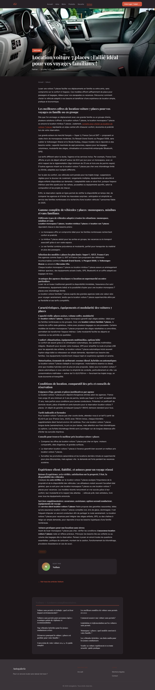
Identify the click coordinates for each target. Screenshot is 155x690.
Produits (72, 4)
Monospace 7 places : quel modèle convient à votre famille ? (98, 631)
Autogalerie (19, 668)
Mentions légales (118, 672)
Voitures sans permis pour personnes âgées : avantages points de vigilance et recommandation (55, 620)
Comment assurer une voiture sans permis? (98, 618)
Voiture (89, 4)
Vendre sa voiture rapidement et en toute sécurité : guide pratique (97, 647)
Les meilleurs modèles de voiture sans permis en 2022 (99, 611)
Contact (115, 676)
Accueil (50, 4)
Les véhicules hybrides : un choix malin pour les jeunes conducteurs (98, 639)
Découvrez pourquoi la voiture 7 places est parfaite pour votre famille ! (54, 636)
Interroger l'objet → (132, 4)
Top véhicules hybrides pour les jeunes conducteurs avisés (52, 629)
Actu (57, 4)
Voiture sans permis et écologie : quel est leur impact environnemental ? (55, 611)
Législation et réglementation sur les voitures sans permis (99, 624)
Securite (81, 4)
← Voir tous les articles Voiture (50, 582)
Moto (64, 4)
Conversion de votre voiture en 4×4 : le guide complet (55, 644)
